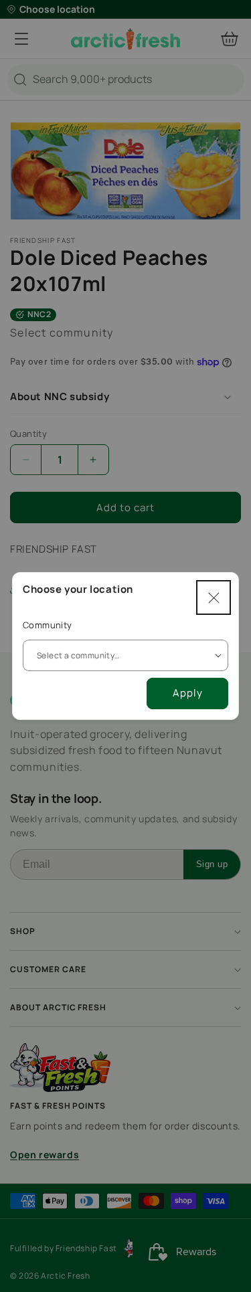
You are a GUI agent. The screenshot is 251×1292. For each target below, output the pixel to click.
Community (47, 625)
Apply (188, 693)
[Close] (213, 597)
